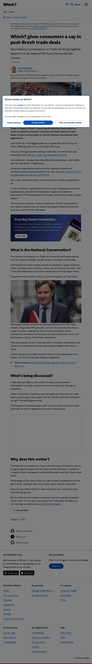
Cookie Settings (13, 122)
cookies (20, 105)
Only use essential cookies (70, 122)
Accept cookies (38, 122)
